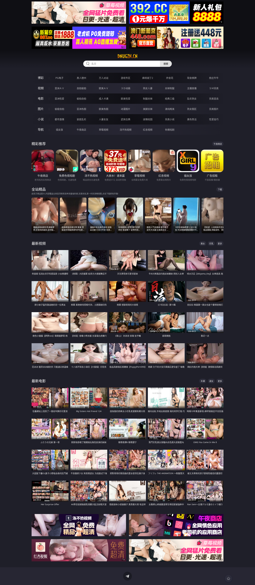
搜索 (166, 63)
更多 (220, 243)
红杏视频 (147, 129)
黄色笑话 (192, 119)
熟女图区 (192, 109)
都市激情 (59, 119)
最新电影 (39, 380)
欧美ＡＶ (103, 88)
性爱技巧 (214, 119)
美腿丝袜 (147, 109)
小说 (41, 119)
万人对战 (103, 78)
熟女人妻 (147, 88)
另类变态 (214, 98)
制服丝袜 (147, 98)
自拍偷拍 (81, 88)
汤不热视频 (125, 129)
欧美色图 (103, 109)
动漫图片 (125, 109)
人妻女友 (103, 119)
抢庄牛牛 (214, 78)
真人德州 (81, 78)
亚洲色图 (81, 109)
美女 (203, 243)
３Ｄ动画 (125, 88)
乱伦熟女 (192, 98)
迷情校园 (147, 119)
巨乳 (211, 243)
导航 (41, 130)
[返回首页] (228, 578)
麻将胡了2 (147, 78)
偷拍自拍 (81, 98)
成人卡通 (103, 98)
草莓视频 (103, 129)
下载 (220, 189)
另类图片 (214, 109)
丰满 (203, 381)
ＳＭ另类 (214, 88)
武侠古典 (125, 119)
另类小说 (169, 119)
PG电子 (59, 78)
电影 (41, 99)
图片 (41, 109)
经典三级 (169, 98)
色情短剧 (169, 129)
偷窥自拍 (59, 109)
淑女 (211, 381)
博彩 (41, 78)
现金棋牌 (192, 78)
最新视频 (39, 243)
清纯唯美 (169, 109)
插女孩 (59, 129)
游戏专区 (125, 78)
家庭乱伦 (81, 119)
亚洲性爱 (59, 98)
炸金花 (169, 78)
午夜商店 (81, 129)
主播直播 (192, 88)
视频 (41, 88)
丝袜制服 (169, 88)
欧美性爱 (125, 98)
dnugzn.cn (127, 56)
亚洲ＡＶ (59, 88)
